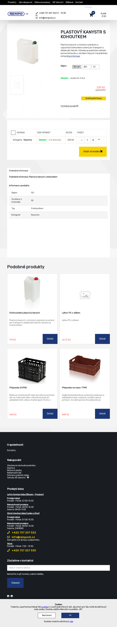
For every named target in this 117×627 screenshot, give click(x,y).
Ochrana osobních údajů (18, 475)
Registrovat (100, 7)
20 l (85, 67)
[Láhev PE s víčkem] (85, 291)
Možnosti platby (14, 470)
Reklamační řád (14, 473)
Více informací (73, 56)
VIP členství (58, 2)
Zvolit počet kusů (93, 98)
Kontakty (11, 450)
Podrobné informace (18, 171)
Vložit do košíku (91, 151)
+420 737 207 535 (23, 550)
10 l (74, 67)
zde (71, 621)
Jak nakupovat (25, 2)
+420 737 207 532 (23, 532)
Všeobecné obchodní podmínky (21, 465)
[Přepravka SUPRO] (32, 366)
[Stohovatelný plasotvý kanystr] (32, 291)
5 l (94, 67)
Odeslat (15, 582)
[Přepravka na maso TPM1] (85, 366)
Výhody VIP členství (16, 477)
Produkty (12, 2)
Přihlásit (88, 7)
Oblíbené (69, 2)
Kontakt (79, 2)
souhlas (44, 607)
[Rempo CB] (19, 13)
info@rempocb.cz (23, 537)
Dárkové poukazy (42, 2)
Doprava (11, 468)
